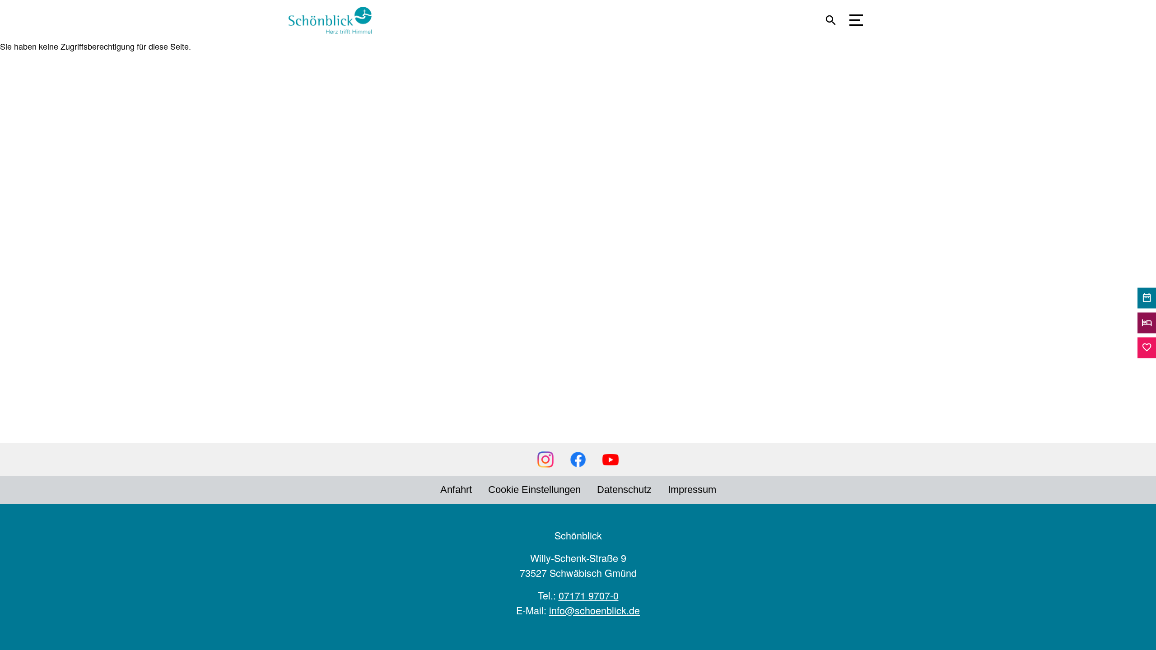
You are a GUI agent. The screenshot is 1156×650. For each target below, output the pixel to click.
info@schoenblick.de (594, 610)
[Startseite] (334, 20)
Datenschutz (624, 489)
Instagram (545, 459)
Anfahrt (456, 489)
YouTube (610, 459)
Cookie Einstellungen (534, 489)
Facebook (578, 459)
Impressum (692, 489)
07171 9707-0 (589, 595)
